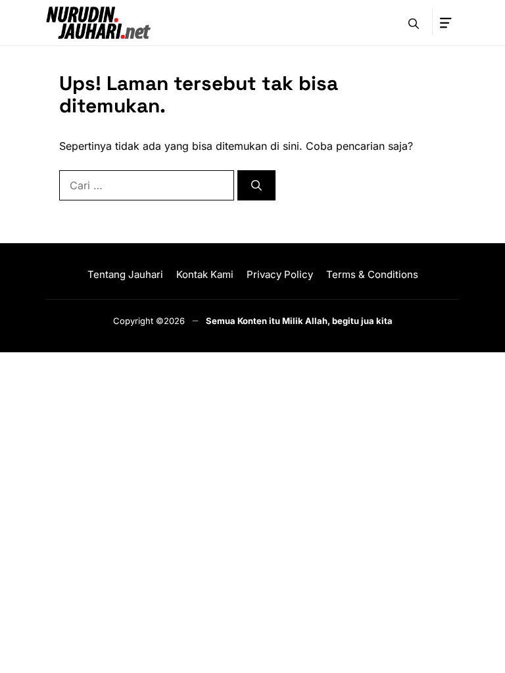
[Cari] (256, 185)
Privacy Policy (280, 274)
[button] (413, 22)
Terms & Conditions (372, 274)
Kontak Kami (204, 274)
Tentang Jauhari (125, 274)
